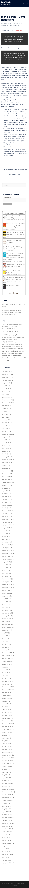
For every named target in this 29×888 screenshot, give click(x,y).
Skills (20, 351)
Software (9, 353)
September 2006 (7, 797)
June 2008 (5, 738)
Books (21, 324)
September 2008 (7, 729)
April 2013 (5, 573)
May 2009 (5, 707)
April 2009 (5, 709)
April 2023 (5, 394)
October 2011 (6, 624)
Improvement (7, 342)
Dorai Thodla (6, 2)
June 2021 (5, 425)
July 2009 (5, 701)
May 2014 (5, 536)
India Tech (18, 342)
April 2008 (5, 743)
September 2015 (7, 505)
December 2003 (7, 854)
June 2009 (5, 704)
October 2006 (6, 795)
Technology (10, 357)
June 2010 (5, 670)
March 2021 (5, 431)
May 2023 (5, 391)
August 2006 (6, 800)
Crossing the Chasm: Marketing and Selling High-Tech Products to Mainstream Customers (15, 226)
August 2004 (6, 846)
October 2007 (6, 761)
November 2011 (7, 621)
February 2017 (6, 496)
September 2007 (7, 763)
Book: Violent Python (14, 174)
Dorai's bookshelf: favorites (14, 213)
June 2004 (5, 849)
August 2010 (6, 664)
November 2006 (7, 792)
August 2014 (6, 528)
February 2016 (6, 502)
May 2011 (5, 638)
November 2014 (7, 519)
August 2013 (6, 562)
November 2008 (7, 724)
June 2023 (5, 388)
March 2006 (6, 814)
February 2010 (6, 681)
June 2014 (5, 533)
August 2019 (6, 451)
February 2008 (6, 749)
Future (19, 337)
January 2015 (6, 513)
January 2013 (6, 582)
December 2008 (7, 721)
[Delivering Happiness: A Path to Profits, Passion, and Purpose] (4, 278)
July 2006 (5, 803)
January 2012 (6, 616)
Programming (12, 348)
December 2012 (7, 584)
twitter (14, 357)
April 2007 (5, 778)
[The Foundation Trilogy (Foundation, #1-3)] (4, 286)
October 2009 (6, 692)
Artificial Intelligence (7, 324)
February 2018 (6, 471)
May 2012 (5, 604)
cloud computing (14, 326)
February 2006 (6, 817)
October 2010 (6, 658)
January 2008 (6, 752)
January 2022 (6, 420)
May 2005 (5, 837)
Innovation (5, 344)
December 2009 (7, 687)
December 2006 (7, 789)
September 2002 (7, 863)
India (15, 342)
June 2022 (5, 414)
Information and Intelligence (10, 25)
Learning (11, 344)
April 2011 (5, 641)
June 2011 (5, 636)
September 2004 (7, 843)
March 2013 (5, 576)
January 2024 (6, 371)
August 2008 (6, 732)
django (22, 328)
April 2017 (5, 491)
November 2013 (7, 553)
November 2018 (7, 462)
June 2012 (5, 601)
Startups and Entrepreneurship (11, 355)
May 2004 (5, 851)
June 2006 (5, 806)
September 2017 (7, 482)
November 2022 (7, 403)
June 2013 (5, 567)
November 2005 (7, 826)
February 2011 (6, 647)
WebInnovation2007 (21, 357)
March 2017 (5, 493)
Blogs (18, 324)
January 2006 (6, 820)
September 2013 (7, 559)
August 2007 (6, 766)
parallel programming (17, 346)
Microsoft (9, 346)
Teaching (4, 357)
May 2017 (5, 488)
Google (23, 337)
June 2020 (5, 442)
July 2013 (5, 565)
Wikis (3, 361)
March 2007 (5, 780)
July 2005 (5, 834)
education (4, 331)
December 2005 (7, 823)
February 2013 (6, 579)
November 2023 (7, 377)
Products (5, 348)
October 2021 (6, 422)
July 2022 (5, 411)
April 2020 (5, 448)
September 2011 (7, 627)
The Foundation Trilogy (13, 285)
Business (4, 326)
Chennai (8, 326)
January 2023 (6, 397)
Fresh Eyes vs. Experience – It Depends (15, 169)
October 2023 (6, 380)
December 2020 (7, 434)
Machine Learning (18, 344)
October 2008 (6, 726)
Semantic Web (13, 351)
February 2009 (6, 715)
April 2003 (5, 857)
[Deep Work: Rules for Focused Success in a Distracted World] (4, 233)
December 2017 (7, 474)
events (10, 337)
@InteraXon (19, 30)
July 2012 (5, 599)
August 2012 (6, 596)
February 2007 (6, 783)
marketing (4, 346)
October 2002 (6, 860)
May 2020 (5, 445)
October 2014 (6, 522)
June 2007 (5, 772)
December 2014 (7, 516)
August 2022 (6, 408)
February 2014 (6, 545)
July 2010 (5, 667)
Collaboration (6, 329)
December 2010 (7, 653)
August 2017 (6, 485)
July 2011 (5, 633)
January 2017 (6, 499)
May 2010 (5, 672)
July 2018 (5, 468)
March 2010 (5, 678)
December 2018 (7, 459)
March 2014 (5, 542)
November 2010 (7, 655)
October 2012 (6, 590)
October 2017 (6, 479)
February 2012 (6, 613)
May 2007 (5, 775)
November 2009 (7, 690)
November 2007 (7, 758)
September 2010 (7, 661)
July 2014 (5, 530)
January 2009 (6, 718)
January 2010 (6, 684)
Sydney (14, 885)
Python (18, 348)
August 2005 (6, 831)
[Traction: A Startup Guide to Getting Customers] (4, 272)
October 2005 (6, 829)
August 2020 (6, 437)
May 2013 (5, 570)
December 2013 (7, 550)
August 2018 (6, 465)
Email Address (7, 197)
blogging (14, 324)
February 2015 (6, 511)
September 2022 (7, 405)
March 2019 (5, 454)
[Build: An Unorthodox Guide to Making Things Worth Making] (4, 217)
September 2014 (7, 525)
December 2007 (7, 755)
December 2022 (7, 400)
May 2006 (5, 809)
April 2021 (5, 428)
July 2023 (5, 386)
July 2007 (5, 769)
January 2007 (6, 786)
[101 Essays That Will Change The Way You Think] (4, 248)
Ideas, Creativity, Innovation (9, 339)
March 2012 (5, 610)
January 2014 (6, 547)
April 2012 (5, 607)
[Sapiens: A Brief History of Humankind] (4, 241)
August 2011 (6, 630)
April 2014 (5, 539)
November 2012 (7, 587)
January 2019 (6, 457)
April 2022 (5, 417)
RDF (22, 348)
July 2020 (5, 440)
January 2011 (6, 650)
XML (7, 360)
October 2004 (6, 840)
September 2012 (7, 593)
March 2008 (6, 746)
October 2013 (6, 556)
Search (4, 351)
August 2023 (6, 383)
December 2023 (7, 374)
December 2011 (6, 618)
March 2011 (5, 644)
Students (22, 355)
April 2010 (5, 675)
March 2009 (6, 712)
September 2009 (7, 695)
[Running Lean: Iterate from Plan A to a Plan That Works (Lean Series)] (4, 265)
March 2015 (5, 508)
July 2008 (5, 735)
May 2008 (5, 741)
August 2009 (6, 698)
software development (17, 353)
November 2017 (7, 476)
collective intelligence (16, 328)
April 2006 (5, 812)
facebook (15, 337)
